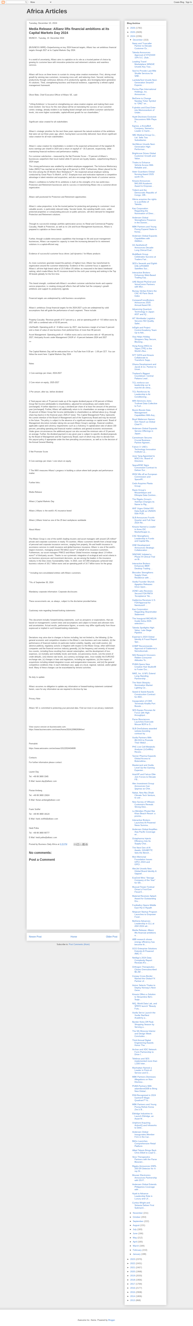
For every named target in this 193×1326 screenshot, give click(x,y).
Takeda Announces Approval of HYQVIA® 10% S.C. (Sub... (143, 55)
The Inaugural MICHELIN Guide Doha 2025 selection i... (144, 621)
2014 (133, 1296)
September (138, 1221)
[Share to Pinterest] (86, 844)
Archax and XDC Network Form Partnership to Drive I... (144, 1052)
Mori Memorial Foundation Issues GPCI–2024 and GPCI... (142, 861)
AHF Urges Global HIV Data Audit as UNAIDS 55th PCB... (144, 511)
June (135, 1233)
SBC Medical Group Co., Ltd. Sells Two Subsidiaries (144, 137)
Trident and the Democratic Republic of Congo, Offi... (144, 192)
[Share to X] (80, 844)
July (135, 1229)
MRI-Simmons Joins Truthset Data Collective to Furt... (144, 403)
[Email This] (75, 844)
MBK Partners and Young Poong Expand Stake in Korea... (144, 229)
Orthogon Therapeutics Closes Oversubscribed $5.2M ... (144, 969)
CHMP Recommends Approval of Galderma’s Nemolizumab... (144, 648)
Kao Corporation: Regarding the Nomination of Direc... (143, 211)
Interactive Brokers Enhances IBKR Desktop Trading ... (142, 566)
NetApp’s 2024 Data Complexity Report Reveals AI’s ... (142, 960)
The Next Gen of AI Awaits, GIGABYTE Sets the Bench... (142, 850)
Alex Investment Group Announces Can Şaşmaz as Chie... (143, 786)
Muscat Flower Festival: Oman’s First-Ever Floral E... (143, 889)
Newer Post (35, 936)
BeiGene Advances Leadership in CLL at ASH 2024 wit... (143, 923)
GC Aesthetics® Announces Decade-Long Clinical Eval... (143, 247)
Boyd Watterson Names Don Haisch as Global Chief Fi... (143, 422)
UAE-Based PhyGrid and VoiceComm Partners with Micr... (144, 284)
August (136, 1225)
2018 (133, 1280)
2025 (133, 32)
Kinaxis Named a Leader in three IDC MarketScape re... (144, 529)
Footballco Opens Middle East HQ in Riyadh (144, 906)
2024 (133, 36)
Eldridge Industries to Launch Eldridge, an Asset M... (143, 1116)
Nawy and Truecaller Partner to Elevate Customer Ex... (142, 46)
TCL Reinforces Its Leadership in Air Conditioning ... (141, 394)
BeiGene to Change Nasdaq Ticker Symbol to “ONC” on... (144, 101)
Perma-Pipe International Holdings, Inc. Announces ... (144, 91)
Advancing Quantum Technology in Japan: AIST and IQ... (143, 311)
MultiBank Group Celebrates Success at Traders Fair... (144, 257)
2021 (133, 1267)
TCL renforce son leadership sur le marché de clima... (142, 385)
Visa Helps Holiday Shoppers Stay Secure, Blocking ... (144, 339)
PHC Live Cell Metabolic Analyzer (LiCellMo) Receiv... (143, 749)
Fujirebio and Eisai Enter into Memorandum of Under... (144, 110)
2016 (133, 1288)
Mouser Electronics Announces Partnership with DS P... (144, 1177)
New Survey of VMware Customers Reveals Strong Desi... (143, 804)
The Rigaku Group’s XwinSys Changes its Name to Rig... (143, 501)
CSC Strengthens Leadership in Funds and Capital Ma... (143, 538)
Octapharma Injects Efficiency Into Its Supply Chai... (141, 841)
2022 (133, 1263)
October (137, 1217)
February (137, 1250)
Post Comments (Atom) (79, 944)
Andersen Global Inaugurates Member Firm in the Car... (143, 1134)
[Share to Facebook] (83, 844)
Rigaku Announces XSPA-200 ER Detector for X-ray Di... (144, 1168)
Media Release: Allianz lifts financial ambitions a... (144, 932)
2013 (133, 1300)
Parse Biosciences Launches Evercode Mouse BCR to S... (142, 722)
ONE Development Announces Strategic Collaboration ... (143, 547)
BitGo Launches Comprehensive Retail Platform (144, 1143)
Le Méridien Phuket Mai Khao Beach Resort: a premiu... (143, 813)
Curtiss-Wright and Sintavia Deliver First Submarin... (143, 1205)
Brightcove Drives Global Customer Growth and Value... (144, 156)
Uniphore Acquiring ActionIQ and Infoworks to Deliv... (144, 1125)
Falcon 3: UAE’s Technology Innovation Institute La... (144, 449)
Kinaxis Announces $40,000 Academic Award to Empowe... (143, 183)
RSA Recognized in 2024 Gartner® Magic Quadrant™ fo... (144, 1097)
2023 (133, 1259)
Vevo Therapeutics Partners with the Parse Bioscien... (144, 1159)
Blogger (111, 1320)
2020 (133, 1271)
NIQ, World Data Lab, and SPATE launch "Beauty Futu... (144, 1006)
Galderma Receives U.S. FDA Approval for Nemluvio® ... (144, 602)
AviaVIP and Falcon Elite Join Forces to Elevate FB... (144, 777)
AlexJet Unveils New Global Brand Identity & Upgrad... (144, 871)
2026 (133, 28)
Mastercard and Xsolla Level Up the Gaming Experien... (143, 767)
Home (74, 936)
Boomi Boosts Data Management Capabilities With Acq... (144, 412)
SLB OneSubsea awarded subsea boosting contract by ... (144, 731)
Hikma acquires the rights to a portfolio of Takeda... (144, 202)
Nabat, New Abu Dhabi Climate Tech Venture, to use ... (143, 795)
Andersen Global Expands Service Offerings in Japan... (144, 431)
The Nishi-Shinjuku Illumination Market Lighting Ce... (142, 685)
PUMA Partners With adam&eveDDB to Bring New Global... (144, 1088)
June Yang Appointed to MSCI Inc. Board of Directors (143, 458)
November (138, 1213)
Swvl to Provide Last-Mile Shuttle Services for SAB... (144, 73)
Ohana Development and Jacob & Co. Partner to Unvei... (144, 367)
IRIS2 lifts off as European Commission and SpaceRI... (144, 476)
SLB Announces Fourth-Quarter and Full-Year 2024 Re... (143, 520)
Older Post (111, 936)
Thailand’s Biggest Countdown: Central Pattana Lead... (142, 376)
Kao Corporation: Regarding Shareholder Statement (144, 612)
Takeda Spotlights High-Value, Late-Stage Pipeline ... (143, 630)
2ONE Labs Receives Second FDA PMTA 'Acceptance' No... (142, 593)
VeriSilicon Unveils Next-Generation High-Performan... (143, 146)
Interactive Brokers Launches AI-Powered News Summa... (143, 822)
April (135, 1241)
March (136, 1246)
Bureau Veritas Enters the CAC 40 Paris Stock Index (144, 293)
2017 (133, 1284)
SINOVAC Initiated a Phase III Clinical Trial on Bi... (143, 557)
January (137, 1254)
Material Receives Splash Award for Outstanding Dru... (144, 898)
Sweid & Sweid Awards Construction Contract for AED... (143, 694)
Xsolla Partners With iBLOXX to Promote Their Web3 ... (142, 740)
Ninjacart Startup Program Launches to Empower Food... (144, 914)
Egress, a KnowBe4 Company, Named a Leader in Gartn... (142, 128)
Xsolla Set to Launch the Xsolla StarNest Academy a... (143, 1015)
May (135, 1237)
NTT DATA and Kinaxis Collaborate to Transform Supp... (143, 357)
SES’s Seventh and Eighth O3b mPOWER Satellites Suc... (144, 266)
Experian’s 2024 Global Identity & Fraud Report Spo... (144, 639)
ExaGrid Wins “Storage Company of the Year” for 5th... (143, 880)
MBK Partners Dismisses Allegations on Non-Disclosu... (144, 1079)
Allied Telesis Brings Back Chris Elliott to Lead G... (144, 1151)
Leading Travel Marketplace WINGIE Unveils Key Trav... (143, 64)
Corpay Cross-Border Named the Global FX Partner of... (143, 978)
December (138, 40)
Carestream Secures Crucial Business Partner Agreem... (142, 440)
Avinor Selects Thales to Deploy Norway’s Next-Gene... (144, 988)
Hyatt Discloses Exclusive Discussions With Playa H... (144, 119)
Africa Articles (47, 11)
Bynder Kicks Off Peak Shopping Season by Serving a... (143, 1024)
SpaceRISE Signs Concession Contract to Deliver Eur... (144, 467)
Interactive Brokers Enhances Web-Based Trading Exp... (144, 275)
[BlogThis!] (77, 844)
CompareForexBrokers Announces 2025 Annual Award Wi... (143, 302)
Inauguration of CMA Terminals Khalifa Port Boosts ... (143, 703)
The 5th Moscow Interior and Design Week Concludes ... (143, 1033)
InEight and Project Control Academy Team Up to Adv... (144, 330)
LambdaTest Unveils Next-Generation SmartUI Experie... (144, 82)
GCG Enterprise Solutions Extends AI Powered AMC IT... (144, 951)
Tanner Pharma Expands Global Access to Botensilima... (144, 758)
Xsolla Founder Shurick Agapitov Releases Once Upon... (143, 584)
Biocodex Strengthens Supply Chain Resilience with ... (142, 575)
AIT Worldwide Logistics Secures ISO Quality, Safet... (143, 321)
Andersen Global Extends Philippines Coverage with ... (144, 1187)
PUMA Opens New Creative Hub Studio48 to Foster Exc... (144, 667)
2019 (133, 1275)
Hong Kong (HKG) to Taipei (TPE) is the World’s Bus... (142, 348)
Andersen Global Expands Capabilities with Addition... (144, 238)
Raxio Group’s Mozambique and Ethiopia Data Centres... (144, 492)
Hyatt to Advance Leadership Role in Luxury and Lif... (142, 1196)
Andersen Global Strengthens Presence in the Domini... (144, 220)
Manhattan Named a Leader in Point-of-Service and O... (142, 1070)
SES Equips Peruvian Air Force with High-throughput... (143, 712)
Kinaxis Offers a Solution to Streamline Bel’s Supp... (144, 997)
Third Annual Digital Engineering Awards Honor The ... (142, 1043)
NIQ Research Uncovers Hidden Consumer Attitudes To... (143, 657)
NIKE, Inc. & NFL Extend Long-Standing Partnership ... (143, 676)
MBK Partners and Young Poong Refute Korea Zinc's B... (144, 1107)
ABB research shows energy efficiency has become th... (143, 942)
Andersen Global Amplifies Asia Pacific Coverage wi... (144, 832)
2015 (133, 1292)
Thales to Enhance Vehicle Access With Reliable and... (142, 165)
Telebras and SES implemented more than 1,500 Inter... (144, 1061)
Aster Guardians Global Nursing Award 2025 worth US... (143, 174)
